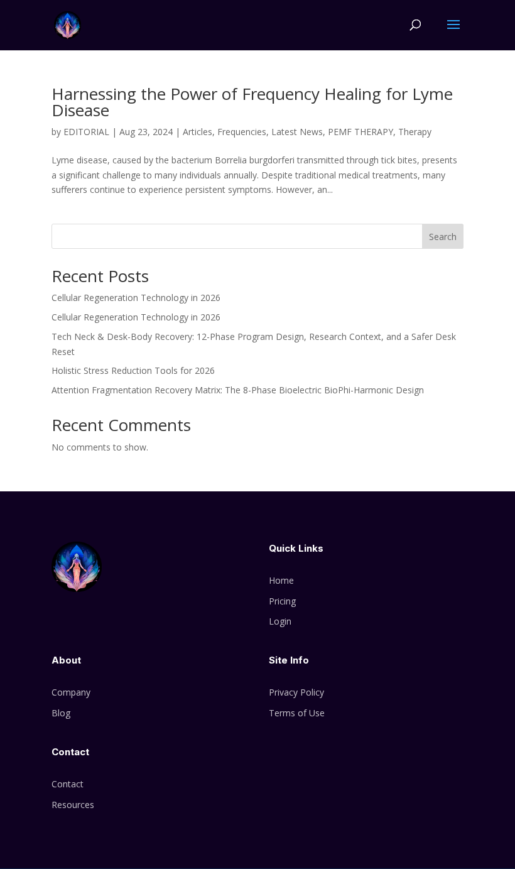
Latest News (297, 132)
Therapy (414, 132)
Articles (197, 132)
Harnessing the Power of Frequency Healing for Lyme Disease (252, 101)
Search (443, 237)
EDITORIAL (86, 132)
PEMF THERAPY (360, 132)
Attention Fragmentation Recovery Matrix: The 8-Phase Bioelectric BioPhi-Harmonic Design (238, 390)
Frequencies (241, 132)
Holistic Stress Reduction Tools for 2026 (133, 370)
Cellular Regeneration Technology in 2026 (136, 297)
